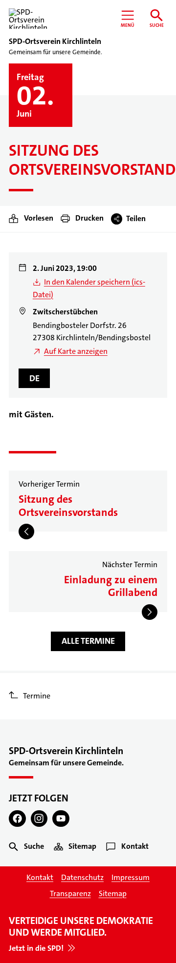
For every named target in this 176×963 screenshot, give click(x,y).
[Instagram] (39, 818)
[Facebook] (17, 818)
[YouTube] (60, 818)
